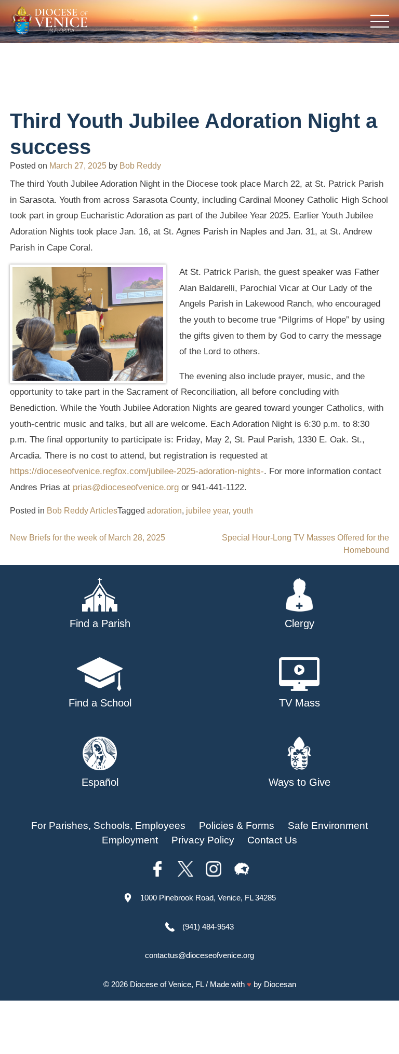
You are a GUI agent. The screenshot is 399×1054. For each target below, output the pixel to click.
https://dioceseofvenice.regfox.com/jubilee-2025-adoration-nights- (137, 471)
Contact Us (272, 840)
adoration (164, 510)
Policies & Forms (236, 825)
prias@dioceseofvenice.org (126, 487)
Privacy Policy (202, 840)
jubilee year (207, 510)
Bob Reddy (140, 165)
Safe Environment (328, 825)
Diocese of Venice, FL (167, 984)
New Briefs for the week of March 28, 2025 (87, 537)
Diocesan (280, 984)
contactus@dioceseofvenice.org (199, 955)
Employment (130, 840)
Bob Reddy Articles (82, 510)
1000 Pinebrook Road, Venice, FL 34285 (208, 897)
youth (243, 510)
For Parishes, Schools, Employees (108, 825)
